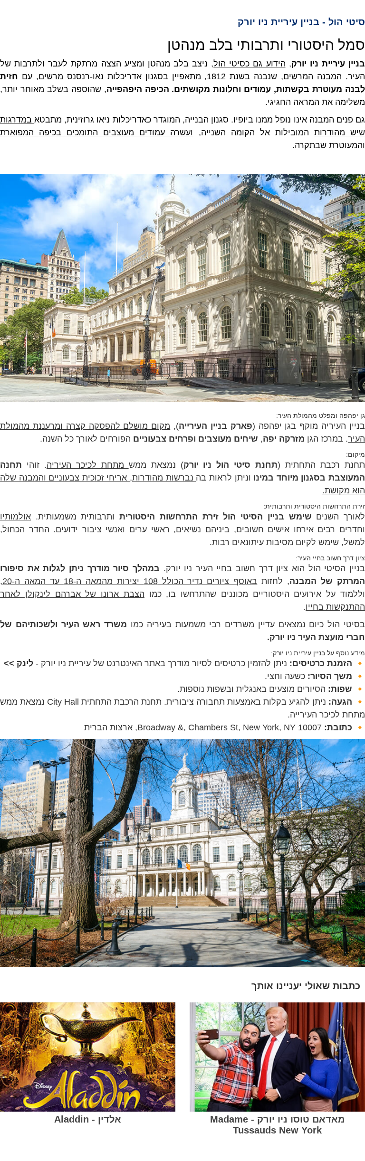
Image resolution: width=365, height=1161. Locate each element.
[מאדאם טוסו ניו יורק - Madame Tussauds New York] (277, 1057)
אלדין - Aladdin (87, 1119)
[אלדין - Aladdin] (87, 1057)
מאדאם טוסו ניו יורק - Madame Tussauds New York (277, 1124)
